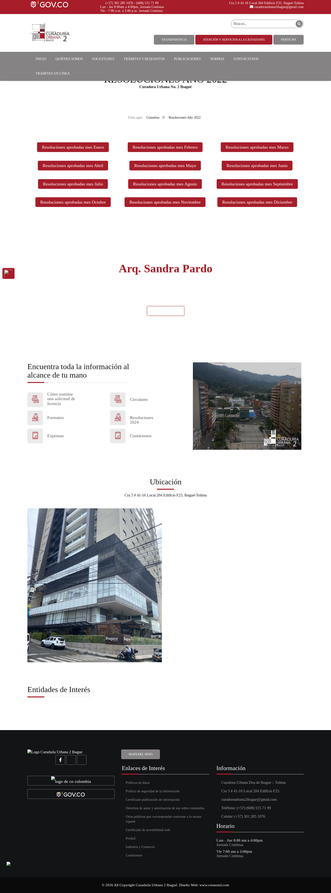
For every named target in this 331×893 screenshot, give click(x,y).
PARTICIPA (288, 39)
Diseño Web (188, 885)
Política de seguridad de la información (153, 791)
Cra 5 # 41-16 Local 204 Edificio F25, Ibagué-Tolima (266, 3)
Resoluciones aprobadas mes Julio (73, 184)
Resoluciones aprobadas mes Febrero (165, 147)
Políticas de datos (138, 783)
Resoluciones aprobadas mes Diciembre (257, 202)
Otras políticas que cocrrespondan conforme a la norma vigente (163, 819)
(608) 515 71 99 (147, 3)
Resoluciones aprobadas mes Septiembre (257, 184)
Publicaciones (187, 59)
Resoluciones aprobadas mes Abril (73, 165)
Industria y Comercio (140, 847)
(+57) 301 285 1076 (119, 3)
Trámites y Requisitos (144, 59)
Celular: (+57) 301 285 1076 (243, 816)
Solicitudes (103, 59)
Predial (130, 838)
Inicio (41, 59)
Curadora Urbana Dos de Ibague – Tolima (253, 782)
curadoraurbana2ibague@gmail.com (278, 7)
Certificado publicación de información (153, 799)
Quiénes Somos (69, 59)
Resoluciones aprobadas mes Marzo (257, 147)
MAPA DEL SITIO (140, 754)
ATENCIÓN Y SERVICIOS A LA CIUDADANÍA (234, 39)
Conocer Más (165, 311)
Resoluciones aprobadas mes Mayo (165, 165)
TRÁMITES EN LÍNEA (53, 73)
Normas (217, 59)
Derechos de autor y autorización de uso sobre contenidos (165, 808)
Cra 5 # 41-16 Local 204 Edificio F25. (250, 791)
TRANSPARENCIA (174, 39)
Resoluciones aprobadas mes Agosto (165, 184)
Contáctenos (246, 59)
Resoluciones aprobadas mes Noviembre (165, 202)
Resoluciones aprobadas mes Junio (257, 165)
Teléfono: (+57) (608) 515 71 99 (246, 808)
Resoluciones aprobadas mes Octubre (73, 202)
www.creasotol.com (214, 885)
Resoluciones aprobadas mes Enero (73, 147)
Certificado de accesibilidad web (148, 830)
